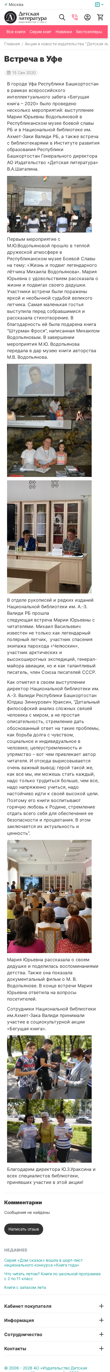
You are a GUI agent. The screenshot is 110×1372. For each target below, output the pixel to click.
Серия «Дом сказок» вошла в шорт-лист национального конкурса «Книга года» (43, 1262)
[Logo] (25, 17)
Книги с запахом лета (25, 1287)
